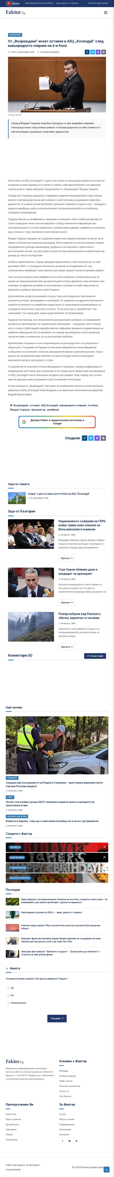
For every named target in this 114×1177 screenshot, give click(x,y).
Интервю (63, 1071)
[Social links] (62, 1141)
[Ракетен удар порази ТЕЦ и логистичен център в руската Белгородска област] (12, 928)
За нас (62, 1114)
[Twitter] (92, 52)
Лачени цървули (17, 816)
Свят (10, 797)
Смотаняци (11, 1139)
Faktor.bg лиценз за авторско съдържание (23, 1167)
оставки (34, 405)
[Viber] (98, 52)
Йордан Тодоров (20, 409)
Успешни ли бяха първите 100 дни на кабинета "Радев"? (37, 978)
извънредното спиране (73, 405)
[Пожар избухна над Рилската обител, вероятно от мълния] (31, 627)
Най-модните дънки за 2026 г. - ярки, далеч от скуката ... (41, 3)
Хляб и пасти (65, 1081)
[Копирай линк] (103, 52)
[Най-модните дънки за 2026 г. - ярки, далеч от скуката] (12, 914)
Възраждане (20, 405)
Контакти (64, 1134)
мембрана (53, 409)
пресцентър (38, 409)
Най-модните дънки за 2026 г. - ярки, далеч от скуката (52, 912)
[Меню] (105, 12)
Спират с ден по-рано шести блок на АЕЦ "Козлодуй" (59, 493)
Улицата (12, 778)
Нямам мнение (18, 1003)
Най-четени (14, 707)
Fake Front (11, 1114)
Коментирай (96, 656)
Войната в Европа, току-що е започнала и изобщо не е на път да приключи (52, 821)
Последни (13, 890)
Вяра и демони (13, 1119)
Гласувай (55, 1018)
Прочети (65, 558)
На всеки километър (69, 1086)
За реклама (65, 1129)
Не (12, 995)
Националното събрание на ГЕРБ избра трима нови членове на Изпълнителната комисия (81, 525)
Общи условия (66, 1119)
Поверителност (67, 1124)
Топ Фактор (65, 1096)
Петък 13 (64, 1091)
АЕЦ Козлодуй (49, 405)
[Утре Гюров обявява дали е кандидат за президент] (31, 582)
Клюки (9, 1134)
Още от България (21, 511)
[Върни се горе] (107, 1170)
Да (12, 988)
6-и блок (93, 405)
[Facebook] (87, 52)
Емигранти (11, 1129)
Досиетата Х (12, 1124)
